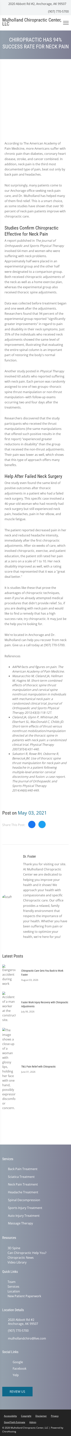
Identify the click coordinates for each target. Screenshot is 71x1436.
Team (11, 1281)
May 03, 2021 (32, 813)
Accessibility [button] (10, 1414)
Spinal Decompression (24, 1200)
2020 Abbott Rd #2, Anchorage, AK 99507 (37, 4)
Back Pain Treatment (22, 1169)
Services (13, 1285)
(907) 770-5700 (58, 11)
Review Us (17, 1390)
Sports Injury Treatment (25, 1208)
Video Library (16, 1262)
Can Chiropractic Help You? (26, 1253)
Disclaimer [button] (41, 1414)
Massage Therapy (20, 1223)
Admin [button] (32, 1420)
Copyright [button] (26, 1414)
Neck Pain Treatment (23, 1184)
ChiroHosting (9, 1430)
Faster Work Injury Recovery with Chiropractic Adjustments (44, 1004)
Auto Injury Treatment (24, 1216)
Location (13, 1290)
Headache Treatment (23, 1192)
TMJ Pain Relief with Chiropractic (38, 1066)
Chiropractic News (20, 1257)
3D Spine (13, 1248)
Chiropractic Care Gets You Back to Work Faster (42, 972)
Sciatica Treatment (21, 1177)
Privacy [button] (55, 1414)
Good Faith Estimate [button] (14, 1420)
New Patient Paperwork (23, 1295)
